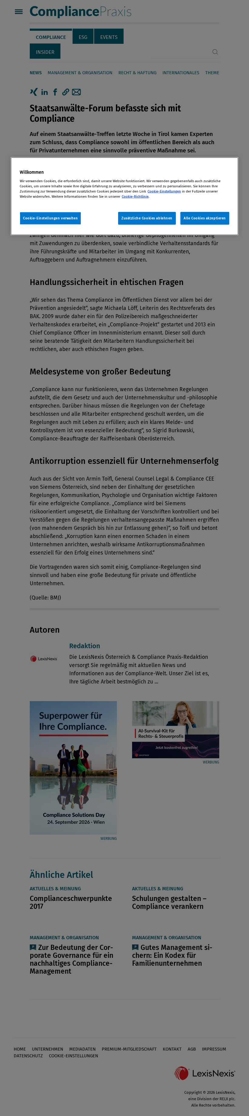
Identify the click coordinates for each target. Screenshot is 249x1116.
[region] (124, 196)
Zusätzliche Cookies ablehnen (146, 218)
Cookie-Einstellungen (164, 191)
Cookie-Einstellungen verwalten (50, 218)
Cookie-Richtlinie (135, 196)
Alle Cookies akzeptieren (205, 218)
